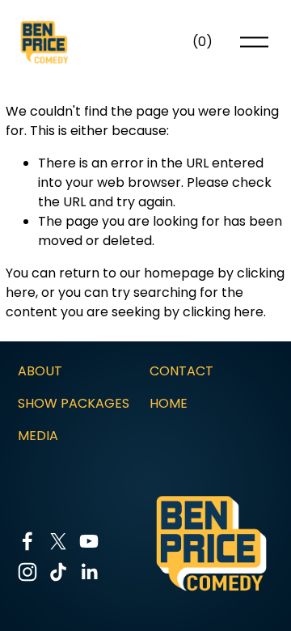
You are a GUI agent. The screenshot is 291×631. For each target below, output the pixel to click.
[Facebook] (27, 541)
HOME (169, 403)
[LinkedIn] (89, 572)
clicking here (223, 312)
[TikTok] (58, 572)
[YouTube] (89, 541)
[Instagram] (27, 572)
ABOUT (40, 371)
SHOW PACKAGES (73, 403)
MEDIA (38, 435)
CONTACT (181, 371)
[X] (58, 541)
